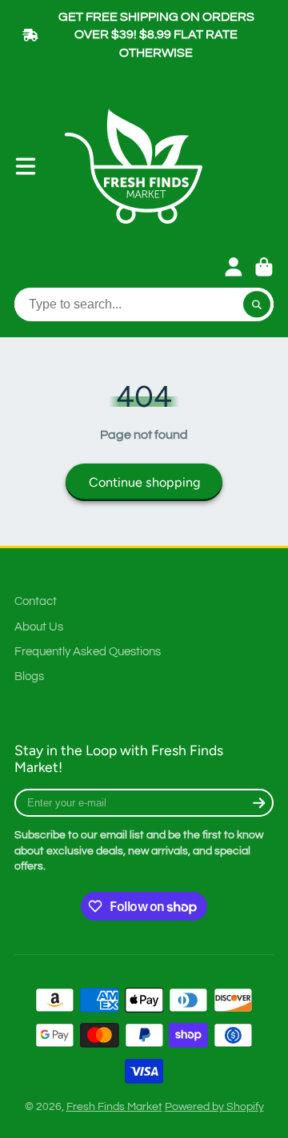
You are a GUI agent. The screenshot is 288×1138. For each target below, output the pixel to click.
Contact (35, 601)
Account (233, 267)
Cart (264, 267)
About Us (38, 626)
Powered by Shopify (214, 1106)
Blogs (29, 676)
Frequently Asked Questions (87, 651)
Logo (139, 166)
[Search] (256, 304)
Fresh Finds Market (114, 1106)
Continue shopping (144, 482)
